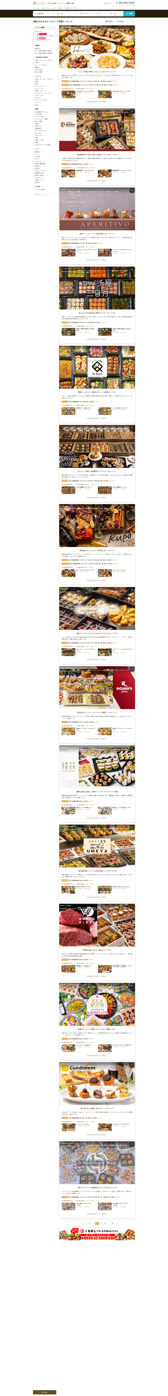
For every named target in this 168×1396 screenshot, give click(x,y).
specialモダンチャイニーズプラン (121, 91)
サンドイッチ (39, 95)
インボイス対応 (40, 189)
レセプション (39, 177)
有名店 (37, 123)
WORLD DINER (65, 905)
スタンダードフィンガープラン (120, 1124)
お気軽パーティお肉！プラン (84, 408)
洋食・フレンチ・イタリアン (44, 60)
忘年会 (37, 182)
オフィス (38, 161)
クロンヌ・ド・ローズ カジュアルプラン (122, 650)
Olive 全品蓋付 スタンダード (84, 487)
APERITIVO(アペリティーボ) (70, 189)
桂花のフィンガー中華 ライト (84, 807)
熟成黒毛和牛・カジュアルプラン (85, 170)
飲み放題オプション (41, 112)
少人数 (37, 156)
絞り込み (44, 1392)
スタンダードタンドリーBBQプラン (122, 1045)
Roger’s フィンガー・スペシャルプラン (122, 729)
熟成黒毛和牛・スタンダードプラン (122, 170)
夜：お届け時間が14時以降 (43, 53)
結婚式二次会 (39, 173)
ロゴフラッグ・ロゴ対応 (43, 145)
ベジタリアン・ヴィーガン (43, 93)
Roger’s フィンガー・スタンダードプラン (85, 729)
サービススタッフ (40, 131)
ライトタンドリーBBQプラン (84, 1045)
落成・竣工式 (39, 175)
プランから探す (52, 3)
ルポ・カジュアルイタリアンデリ (85, 570)
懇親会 (37, 67)
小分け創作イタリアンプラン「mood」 (120, 1204)
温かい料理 (38, 72)
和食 (36, 81)
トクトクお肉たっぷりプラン (120, 408)
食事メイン (38, 126)
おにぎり (38, 98)
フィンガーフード (40, 86)
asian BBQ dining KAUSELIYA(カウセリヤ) (75, 985)
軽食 (36, 142)
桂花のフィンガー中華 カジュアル (121, 807)
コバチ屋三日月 (65, 268)
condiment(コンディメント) (70, 1064)
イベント (38, 154)
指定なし (38, 48)
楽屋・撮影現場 (40, 163)
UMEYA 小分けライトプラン (84, 886)
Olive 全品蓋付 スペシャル (119, 487)
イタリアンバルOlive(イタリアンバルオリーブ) (76, 427)
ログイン (110, 3)
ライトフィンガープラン (82, 1124)
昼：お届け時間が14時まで (43, 51)
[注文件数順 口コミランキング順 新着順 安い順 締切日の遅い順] (125, 21)
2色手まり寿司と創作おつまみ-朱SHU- (121, 329)
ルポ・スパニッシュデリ (119, 570)
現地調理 (38, 128)
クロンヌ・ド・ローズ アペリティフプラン (86, 650)
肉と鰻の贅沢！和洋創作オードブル (122, 966)
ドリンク (38, 102)
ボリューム (38, 135)
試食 (36, 138)
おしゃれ (38, 133)
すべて (39, 31)
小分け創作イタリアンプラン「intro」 (84, 1204)
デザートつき (39, 116)
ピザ (36, 105)
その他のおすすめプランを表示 (96, 101)
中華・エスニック (40, 91)
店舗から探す (62, 3)
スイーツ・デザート (41, 65)
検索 (131, 14)
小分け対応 (38, 69)
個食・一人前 (39, 140)
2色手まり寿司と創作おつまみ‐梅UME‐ (85, 329)
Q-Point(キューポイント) (69, 348)
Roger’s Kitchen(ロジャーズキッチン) (73, 668)
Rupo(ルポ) (64, 506)
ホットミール (39, 88)
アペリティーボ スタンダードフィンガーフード (122, 250)
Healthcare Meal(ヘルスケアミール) (73, 1143)
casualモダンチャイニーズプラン (85, 91)
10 (105, 1223)
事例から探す (70, 3)
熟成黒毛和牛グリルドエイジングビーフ (74, 110)
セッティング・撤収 (41, 119)
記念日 (37, 168)
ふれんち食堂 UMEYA (68, 826)
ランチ (37, 159)
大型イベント (39, 180)
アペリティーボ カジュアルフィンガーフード (86, 250)
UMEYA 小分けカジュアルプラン (121, 886)
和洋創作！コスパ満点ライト (84, 966)
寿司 (36, 62)
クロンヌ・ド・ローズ (68, 589)
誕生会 (37, 166)
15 (113, 1223)
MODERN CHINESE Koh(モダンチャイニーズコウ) (78, 27)
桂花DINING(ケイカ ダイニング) (71, 747)
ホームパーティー (40, 170)
